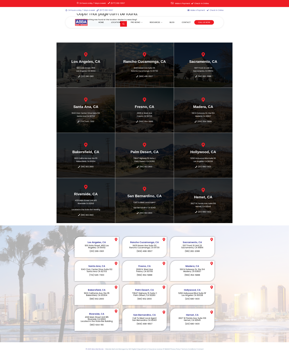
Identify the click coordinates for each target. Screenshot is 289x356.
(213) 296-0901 (97, 251)
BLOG (172, 22)
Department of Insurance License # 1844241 (154, 349)
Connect (200, 349)
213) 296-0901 (88, 76)
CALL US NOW (204, 22)
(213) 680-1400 (204, 166)
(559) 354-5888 (146, 121)
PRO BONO (135, 22)
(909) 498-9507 (146, 76)
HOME (101, 22)
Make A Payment (182, 3)
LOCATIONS (116, 22)
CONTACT (186, 22)
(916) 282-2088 (204, 76)
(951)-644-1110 (97, 324)
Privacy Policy (175, 349)
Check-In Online (201, 3)
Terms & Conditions (188, 349)
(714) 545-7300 (96, 275)
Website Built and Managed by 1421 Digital (120, 349)
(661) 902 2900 (87, 166)
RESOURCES (155, 22)
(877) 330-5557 (118, 3)
